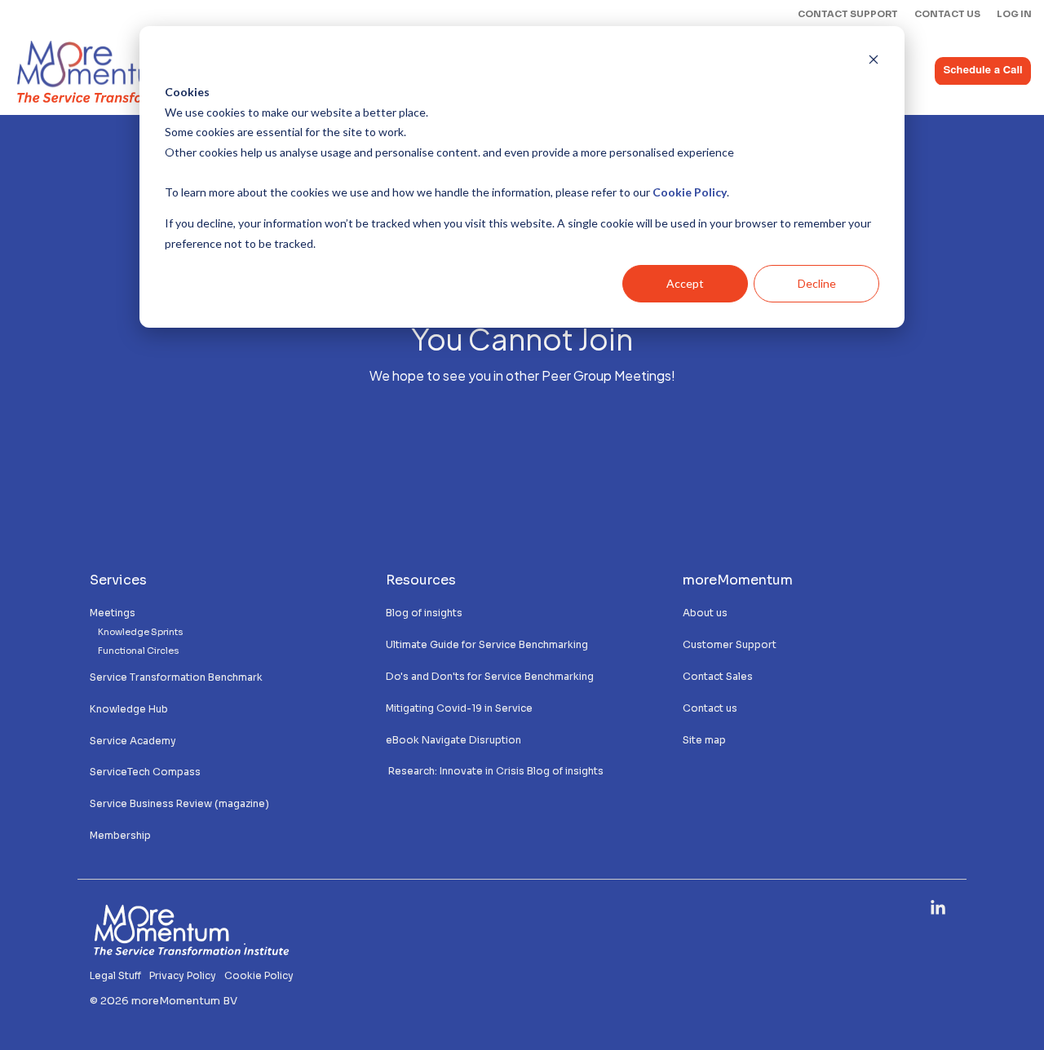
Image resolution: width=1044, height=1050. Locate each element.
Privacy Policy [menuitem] (182, 975)
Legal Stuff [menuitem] (115, 975)
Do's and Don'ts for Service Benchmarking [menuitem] (490, 676)
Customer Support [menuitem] (729, 644)
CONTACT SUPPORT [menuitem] (848, 14)
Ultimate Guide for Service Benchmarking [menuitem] (487, 644)
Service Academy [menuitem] (133, 741)
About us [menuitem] (705, 613)
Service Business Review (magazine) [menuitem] (179, 803)
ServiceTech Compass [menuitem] (145, 771)
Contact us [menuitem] (710, 708)
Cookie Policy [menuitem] (259, 975)
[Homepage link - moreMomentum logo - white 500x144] (192, 951)
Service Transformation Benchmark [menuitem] (176, 677)
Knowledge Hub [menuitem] (129, 709)
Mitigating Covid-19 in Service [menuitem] (459, 708)
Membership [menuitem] (121, 835)
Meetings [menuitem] (112, 613)
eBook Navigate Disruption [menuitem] (453, 740)
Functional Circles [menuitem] (138, 651)
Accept (685, 283)
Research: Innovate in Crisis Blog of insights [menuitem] (495, 771)
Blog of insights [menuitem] (424, 613)
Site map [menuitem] (704, 740)
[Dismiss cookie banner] (873, 61)
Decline (817, 283)
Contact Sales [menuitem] (718, 676)
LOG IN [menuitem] (1014, 14)
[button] (938, 909)
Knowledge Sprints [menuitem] (140, 632)
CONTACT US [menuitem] (947, 14)
